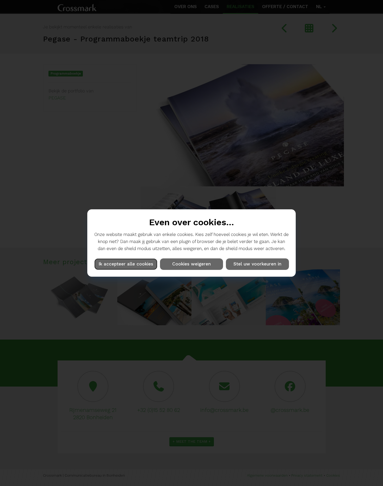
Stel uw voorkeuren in (257, 263)
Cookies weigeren (191, 263)
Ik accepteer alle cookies (125, 263)
